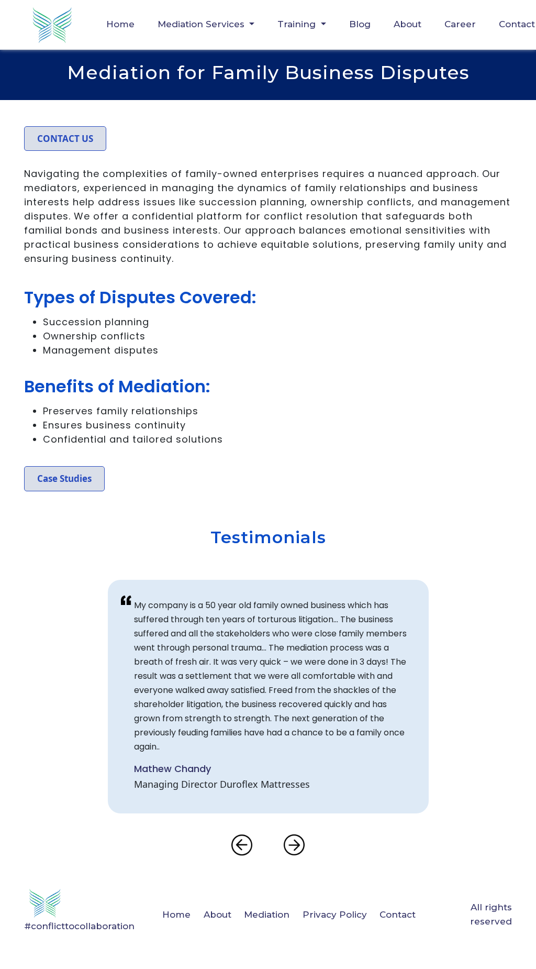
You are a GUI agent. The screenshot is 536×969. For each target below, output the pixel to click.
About (407, 24)
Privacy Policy (335, 914)
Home (120, 24)
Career (460, 24)
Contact (397, 914)
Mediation (266, 914)
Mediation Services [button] (202, 24)
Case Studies (64, 478)
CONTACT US (65, 139)
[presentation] (242, 844)
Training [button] (297, 24)
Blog (360, 24)
